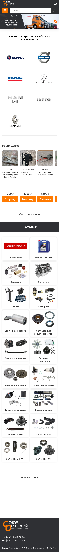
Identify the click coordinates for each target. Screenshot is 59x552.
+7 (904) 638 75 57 (13, 536)
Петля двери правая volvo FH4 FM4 (27, 172)
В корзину (10, 199)
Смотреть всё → (29, 214)
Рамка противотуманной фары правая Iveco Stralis (10, 173)
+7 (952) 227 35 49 (13, 540)
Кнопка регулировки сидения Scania (45, 172)
